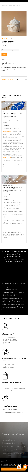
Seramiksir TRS (7, 141)
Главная (3, 13)
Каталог (9, 13)
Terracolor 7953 (7, 167)
